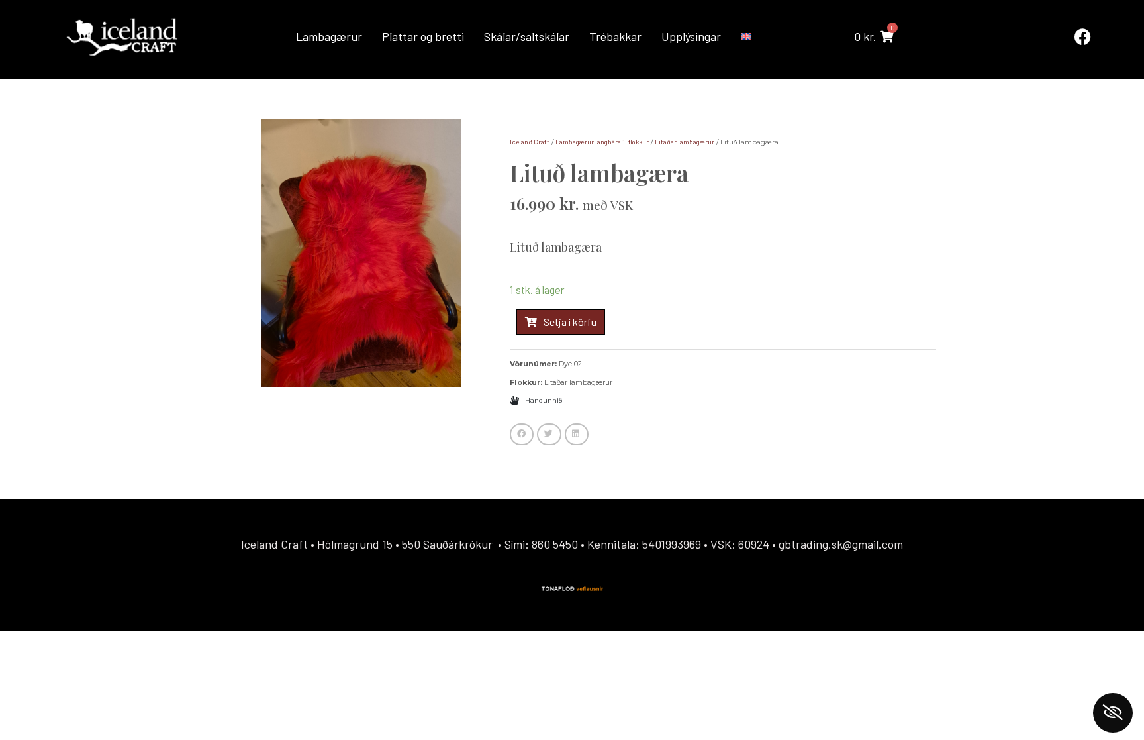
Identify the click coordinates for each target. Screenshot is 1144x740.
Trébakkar (615, 36)
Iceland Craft (529, 142)
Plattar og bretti (423, 36)
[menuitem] (746, 36)
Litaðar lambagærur (684, 142)
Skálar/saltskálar (526, 36)
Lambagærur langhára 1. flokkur (602, 142)
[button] (522, 434)
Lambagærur (329, 36)
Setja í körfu (570, 321)
